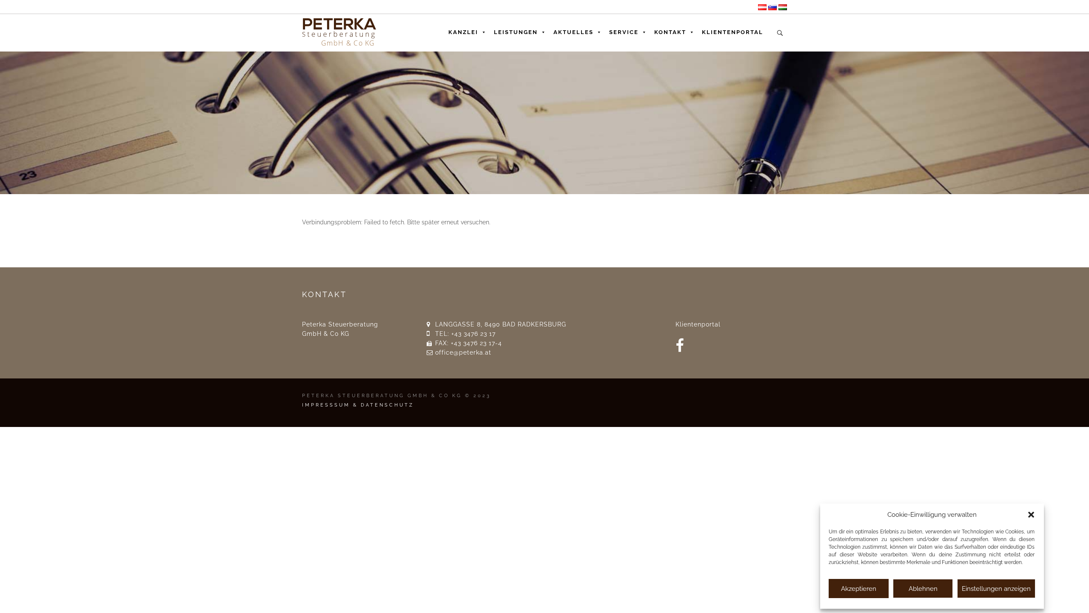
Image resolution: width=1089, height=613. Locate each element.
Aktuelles (573, 32)
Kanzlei (463, 32)
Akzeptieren (858, 589)
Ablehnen (923, 589)
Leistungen (516, 32)
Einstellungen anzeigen (996, 589)
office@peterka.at (463, 352)
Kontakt (670, 32)
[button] (1031, 514)
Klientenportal (732, 32)
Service (624, 32)
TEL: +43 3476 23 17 (465, 333)
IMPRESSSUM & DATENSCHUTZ (358, 405)
